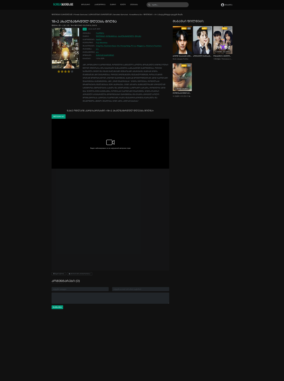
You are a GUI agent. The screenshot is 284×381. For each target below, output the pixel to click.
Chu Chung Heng (123, 46)
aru (97, 49)
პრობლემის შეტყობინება (80, 274)
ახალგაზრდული (126, 36)
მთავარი (85, 4)
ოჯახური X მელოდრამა (222, 56)
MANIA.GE (63, 4)
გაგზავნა (57, 307)
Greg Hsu (99, 46)
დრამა (138, 36)
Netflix (98, 39)
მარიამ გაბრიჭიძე (105, 55)
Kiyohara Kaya (110, 46)
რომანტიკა (111, 36)
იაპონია (100, 33)
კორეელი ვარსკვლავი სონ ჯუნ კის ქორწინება (202, 56)
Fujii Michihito (101, 42)
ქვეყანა (134, 4)
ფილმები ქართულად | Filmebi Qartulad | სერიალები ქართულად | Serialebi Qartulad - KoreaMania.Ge (97, 14)
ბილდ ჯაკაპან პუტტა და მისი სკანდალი (182, 56)
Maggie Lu (141, 46)
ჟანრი (113, 4)
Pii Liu (133, 46)
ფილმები (147, 14)
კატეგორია (100, 4)
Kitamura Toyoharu (154, 46)
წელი (123, 4)
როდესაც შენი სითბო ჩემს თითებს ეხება (182, 93)
